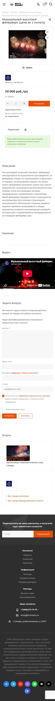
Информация (27, 569)
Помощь (27, 574)
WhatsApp (34, 684)
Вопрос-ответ (27, 593)
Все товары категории (18, 496)
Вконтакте (6, 684)
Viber (27, 684)
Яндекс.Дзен (41, 684)
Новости (27, 555)
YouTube (20, 684)
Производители (27, 597)
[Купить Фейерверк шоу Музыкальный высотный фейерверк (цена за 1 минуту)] (27, 44)
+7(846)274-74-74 (29, 609)
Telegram (13, 684)
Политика (27, 563)
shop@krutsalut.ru (30, 615)
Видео (29, 68)
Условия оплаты (27, 578)
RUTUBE (48, 684)
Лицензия (27, 559)
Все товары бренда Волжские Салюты (25, 501)
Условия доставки (27, 582)
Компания (27, 550)
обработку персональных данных (34, 396)
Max (27, 691)
